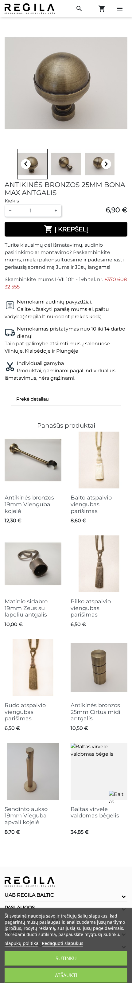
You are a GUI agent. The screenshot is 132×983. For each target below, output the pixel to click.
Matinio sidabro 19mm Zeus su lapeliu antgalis (26, 608)
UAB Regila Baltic (29, 895)
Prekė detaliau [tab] (32, 399)
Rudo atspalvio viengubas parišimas (25, 712)
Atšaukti (66, 975)
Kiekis (12, 201)
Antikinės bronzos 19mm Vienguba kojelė (29, 504)
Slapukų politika (21, 943)
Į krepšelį (66, 229)
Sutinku (66, 958)
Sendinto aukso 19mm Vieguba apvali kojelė (26, 816)
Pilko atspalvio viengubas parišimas (91, 608)
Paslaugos (20, 908)
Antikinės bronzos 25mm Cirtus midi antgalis (95, 712)
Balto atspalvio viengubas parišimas (91, 504)
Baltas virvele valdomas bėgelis (95, 812)
